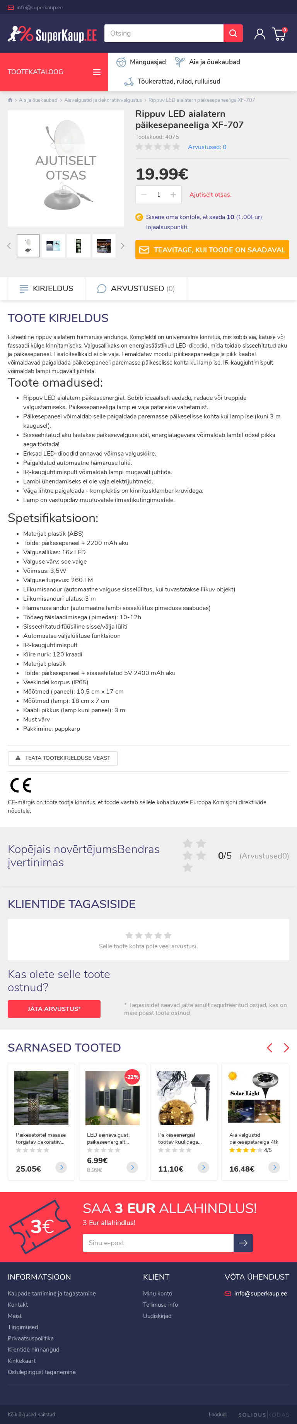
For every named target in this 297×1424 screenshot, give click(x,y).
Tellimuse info (160, 1305)
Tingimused (23, 1327)
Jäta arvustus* (54, 1009)
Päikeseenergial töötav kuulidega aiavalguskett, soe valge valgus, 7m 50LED (179, 1139)
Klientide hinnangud (34, 1350)
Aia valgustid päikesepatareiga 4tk (253, 1139)
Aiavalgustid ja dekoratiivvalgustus (103, 100)
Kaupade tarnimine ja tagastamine (52, 1293)
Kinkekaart (22, 1361)
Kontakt (18, 1305)
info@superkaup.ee (40, 7)
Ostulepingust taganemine (42, 1372)
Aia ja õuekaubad (38, 100)
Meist (15, 1316)
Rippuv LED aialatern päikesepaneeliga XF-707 (201, 100)
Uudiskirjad (157, 1316)
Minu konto (157, 1293)
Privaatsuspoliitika (31, 1338)
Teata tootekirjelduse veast (67, 758)
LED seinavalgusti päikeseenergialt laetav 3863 (108, 1139)
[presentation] (9, 246)
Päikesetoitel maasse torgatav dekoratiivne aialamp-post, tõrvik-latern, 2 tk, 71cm (41, 1139)
